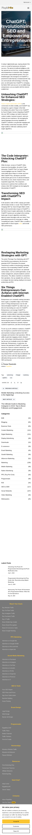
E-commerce (5, 446)
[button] (26, 2)
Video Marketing (6, 495)
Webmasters (5, 499)
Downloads (5, 442)
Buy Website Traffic (8, 607)
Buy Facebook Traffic (8, 616)
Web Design (5, 714)
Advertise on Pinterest (8, 677)
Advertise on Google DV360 (10, 643)
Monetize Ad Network (8, 752)
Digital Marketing (6, 434)
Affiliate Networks (7, 771)
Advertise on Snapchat (9, 674)
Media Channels (7, 733)
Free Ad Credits (6, 739)
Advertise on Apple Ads (9, 649)
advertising (10, 375)
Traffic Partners (6, 736)
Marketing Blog (6, 774)
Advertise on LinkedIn (8, 668)
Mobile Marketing (6, 466)
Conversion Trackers (8, 768)
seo (11, 377)
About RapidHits (7, 799)
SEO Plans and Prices (8, 692)
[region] (16, 819)
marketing (25, 375)
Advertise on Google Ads (9, 640)
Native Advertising (7, 470)
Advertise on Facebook (9, 659)
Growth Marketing (7, 454)
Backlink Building (7, 698)
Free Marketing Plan (8, 765)
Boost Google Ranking (8, 630)
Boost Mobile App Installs (9, 622)
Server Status (6, 789)
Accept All (16, 821)
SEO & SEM (5, 487)
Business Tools (24, 47)
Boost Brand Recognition (9, 625)
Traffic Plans (6, 730)
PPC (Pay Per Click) (7, 474)
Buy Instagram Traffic (8, 613)
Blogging (4, 422)
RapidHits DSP (6, 728)
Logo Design (6, 711)
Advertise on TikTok (8, 671)
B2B (2, 418)
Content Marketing (7, 430)
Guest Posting (6, 701)
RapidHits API (6, 786)
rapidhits (4, 377)
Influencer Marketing (7, 458)
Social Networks (6, 491)
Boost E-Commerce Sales (10, 628)
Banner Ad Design (7, 717)
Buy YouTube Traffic (8, 610)
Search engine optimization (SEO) (11, 103)
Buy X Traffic (6, 619)
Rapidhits (9, 366)
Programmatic (5, 478)
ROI (2, 483)
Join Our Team (8, 802)
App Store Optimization (9, 695)
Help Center (5, 783)
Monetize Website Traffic (9, 749)
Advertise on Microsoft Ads (10, 646)
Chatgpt (18, 375)
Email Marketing (6, 450)
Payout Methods (7, 755)
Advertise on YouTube (8, 665)
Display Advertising (7, 438)
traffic (21, 223)
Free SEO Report (7, 689)
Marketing (4, 462)
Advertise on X (6, 679)
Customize (16, 826)
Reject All (16, 831)
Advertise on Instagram (9, 662)
